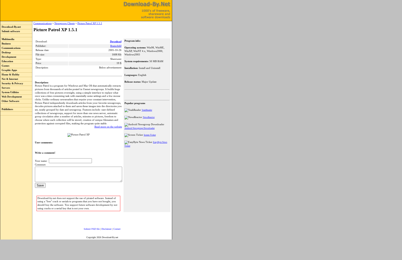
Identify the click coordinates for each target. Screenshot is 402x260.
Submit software (10, 31)
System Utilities (9, 92)
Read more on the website (108, 126)
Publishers (6, 109)
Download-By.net (10, 27)
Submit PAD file (92, 229)
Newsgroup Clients (64, 23)
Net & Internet (9, 79)
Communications (10, 48)
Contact (117, 229)
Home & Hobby (10, 74)
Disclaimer (106, 229)
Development (8, 57)
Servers (5, 88)
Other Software (9, 101)
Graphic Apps (8, 70)
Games (4, 65)
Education (6, 61)
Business (5, 43)
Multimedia (7, 39)
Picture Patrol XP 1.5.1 (89, 23)
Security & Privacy (11, 83)
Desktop (5, 52)
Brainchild (115, 46)
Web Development (11, 96)
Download (115, 41)
